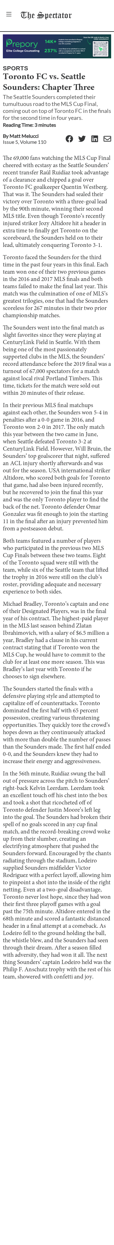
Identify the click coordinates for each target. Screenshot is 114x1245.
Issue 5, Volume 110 (24, 142)
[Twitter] (82, 139)
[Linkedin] (94, 139)
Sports (15, 68)
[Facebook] (69, 139)
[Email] (107, 139)
